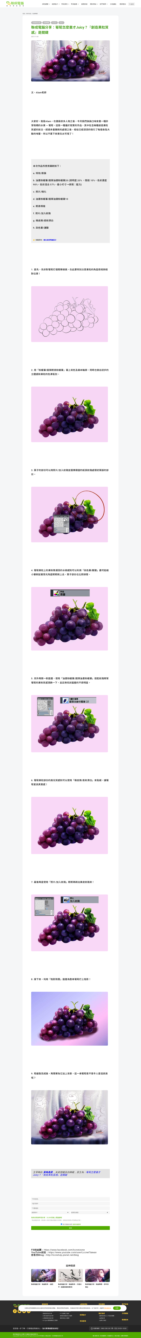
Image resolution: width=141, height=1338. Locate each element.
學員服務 (74, 4)
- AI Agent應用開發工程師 (50, 1320)
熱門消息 (28, 13)
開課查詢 (123, 4)
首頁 (24, 13)
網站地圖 (117, 1335)
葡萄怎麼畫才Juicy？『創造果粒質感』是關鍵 (66, 1173)
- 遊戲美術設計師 (47, 1313)
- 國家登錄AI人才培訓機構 (106, 1316)
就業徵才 (55, 4)
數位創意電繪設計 (50, 240)
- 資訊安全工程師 (64, 1318)
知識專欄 (35, 13)
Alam (61, 22)
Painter (54, 22)
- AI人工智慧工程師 (65, 1311)
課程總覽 (45, 4)
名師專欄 (46, 22)
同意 (116, 1308)
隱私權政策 (96, 1335)
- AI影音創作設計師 (47, 1316)
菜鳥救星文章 (36, 22)
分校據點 (113, 4)
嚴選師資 (84, 4)
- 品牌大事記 (102, 1320)
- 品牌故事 (102, 1318)
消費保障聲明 (124, 1335)
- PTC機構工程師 (64, 1313)
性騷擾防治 (110, 1335)
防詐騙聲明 (103, 1335)
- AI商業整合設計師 (47, 1311)
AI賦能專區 (83, 1304)
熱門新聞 (103, 4)
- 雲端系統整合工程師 (65, 1316)
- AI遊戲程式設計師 (47, 1318)
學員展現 (64, 4)
